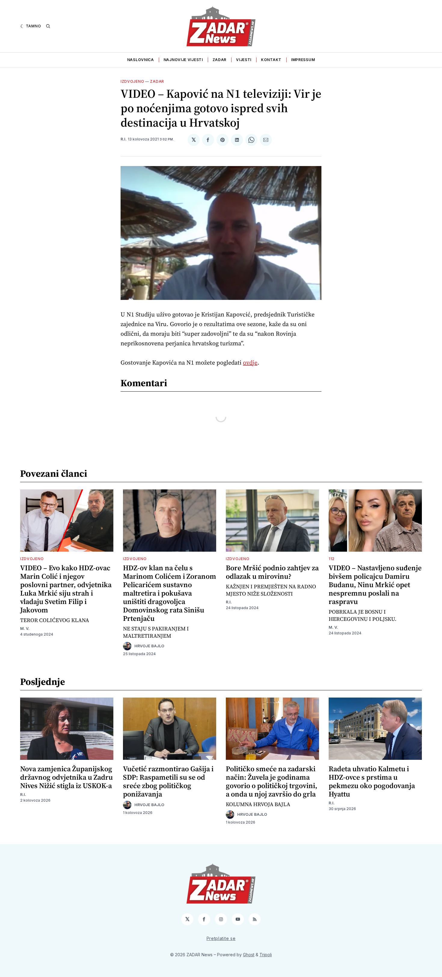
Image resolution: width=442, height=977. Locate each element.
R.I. (124, 139)
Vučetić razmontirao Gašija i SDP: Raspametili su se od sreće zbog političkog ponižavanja (168, 781)
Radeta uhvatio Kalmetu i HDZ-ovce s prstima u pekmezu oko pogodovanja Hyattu (372, 781)
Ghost (248, 954)
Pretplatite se (221, 938)
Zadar (220, 59)
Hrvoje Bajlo (149, 646)
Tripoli (265, 954)
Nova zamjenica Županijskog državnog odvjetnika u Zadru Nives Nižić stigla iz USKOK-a (66, 777)
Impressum (303, 59)
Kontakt (271, 59)
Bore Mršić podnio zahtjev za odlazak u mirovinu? (272, 572)
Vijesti (243, 59)
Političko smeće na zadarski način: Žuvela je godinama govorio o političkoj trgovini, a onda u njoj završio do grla (271, 781)
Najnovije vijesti (183, 59)
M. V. (24, 628)
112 (332, 558)
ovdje (250, 362)
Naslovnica (140, 59)
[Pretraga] (48, 26)
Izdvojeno (132, 81)
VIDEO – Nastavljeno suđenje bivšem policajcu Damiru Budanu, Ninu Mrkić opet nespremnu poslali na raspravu (375, 584)
